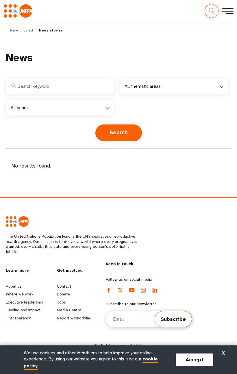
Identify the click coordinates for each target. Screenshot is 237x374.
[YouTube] (131, 290)
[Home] (19, 10)
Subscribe (173, 319)
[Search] (212, 11)
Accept (194, 359)
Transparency (18, 318)
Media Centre (69, 309)
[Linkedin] (155, 290)
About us (14, 286)
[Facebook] (108, 290)
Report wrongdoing (74, 318)
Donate (63, 294)
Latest (28, 30)
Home (13, 30)
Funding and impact (23, 309)
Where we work (20, 294)
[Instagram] (143, 290)
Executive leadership (24, 302)
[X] (120, 290)
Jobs (61, 302)
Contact (64, 286)
